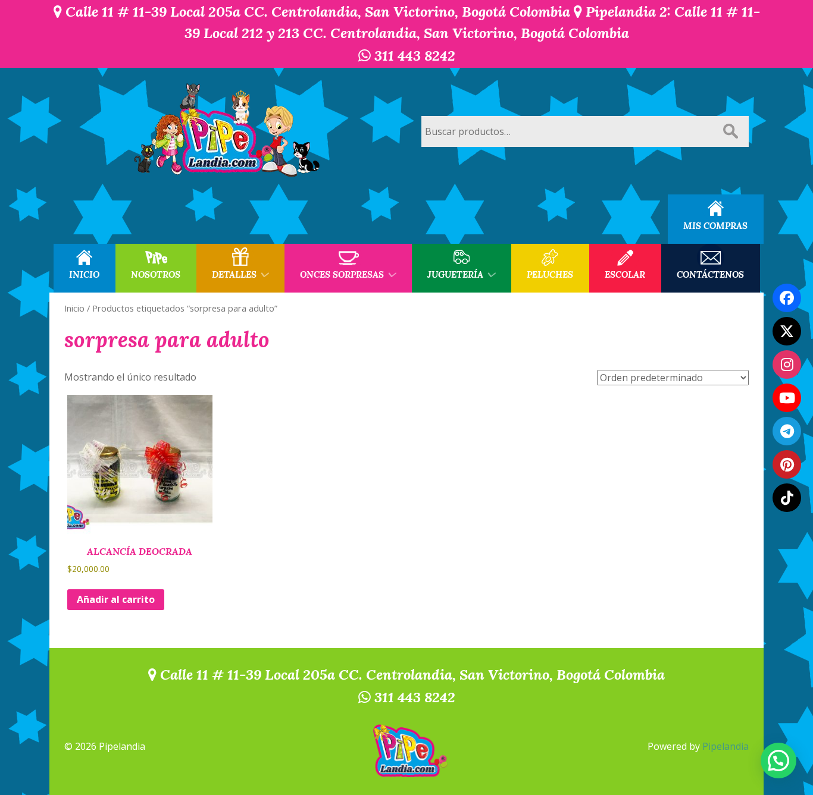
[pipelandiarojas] (787, 398)
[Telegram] (787, 431)
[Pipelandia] (228, 131)
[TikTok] (787, 497)
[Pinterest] (787, 464)
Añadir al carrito (116, 599)
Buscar (730, 131)
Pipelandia (725, 746)
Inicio (74, 308)
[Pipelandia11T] (787, 331)
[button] (778, 760)
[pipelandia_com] (787, 364)
